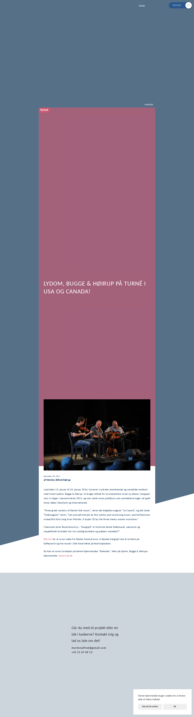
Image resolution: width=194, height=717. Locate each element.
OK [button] (175, 706)
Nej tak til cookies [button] (150, 706)
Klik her (48, 539)
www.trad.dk (66, 556)
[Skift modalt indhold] (188, 5)
